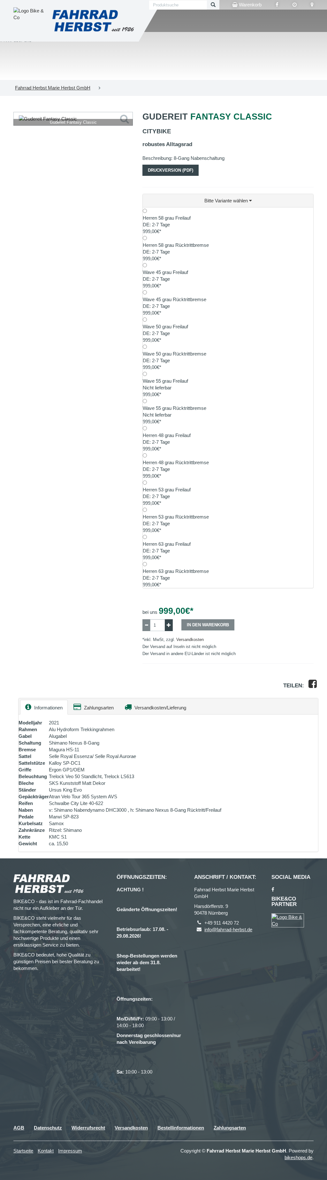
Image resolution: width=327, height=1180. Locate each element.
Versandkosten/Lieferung (159, 707)
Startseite (23, 1150)
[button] (228, 200)
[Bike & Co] (287, 920)
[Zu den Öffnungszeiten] (295, 5)
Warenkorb (250, 4)
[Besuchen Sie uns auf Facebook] (277, 5)
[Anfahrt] (312, 5)
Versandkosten (190, 639)
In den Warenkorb (208, 624)
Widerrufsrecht (88, 1127)
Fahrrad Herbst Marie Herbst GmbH (52, 87)
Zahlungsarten (98, 707)
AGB (18, 1127)
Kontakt (46, 1150)
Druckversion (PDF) (170, 170)
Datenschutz (48, 1127)
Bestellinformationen (180, 1127)
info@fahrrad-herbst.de (228, 929)
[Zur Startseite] (93, 20)
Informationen (48, 707)
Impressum (70, 1150)
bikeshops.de (298, 1157)
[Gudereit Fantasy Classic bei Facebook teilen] (312, 685)
